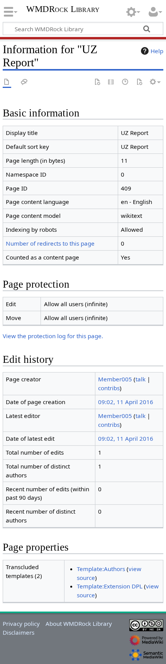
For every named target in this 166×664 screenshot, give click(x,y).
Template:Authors (101, 569)
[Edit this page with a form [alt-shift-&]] (97, 82)
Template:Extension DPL (109, 586)
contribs (109, 388)
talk (141, 379)
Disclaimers (18, 632)
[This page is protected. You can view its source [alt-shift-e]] (111, 82)
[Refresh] (139, 82)
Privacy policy (21, 623)
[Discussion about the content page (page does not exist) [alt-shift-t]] (24, 82)
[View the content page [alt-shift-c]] (7, 82)
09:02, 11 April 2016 (125, 402)
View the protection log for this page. (53, 336)
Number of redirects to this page (50, 243)
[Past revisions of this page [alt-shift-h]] (125, 82)
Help (157, 51)
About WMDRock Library (79, 623)
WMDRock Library (63, 10)
